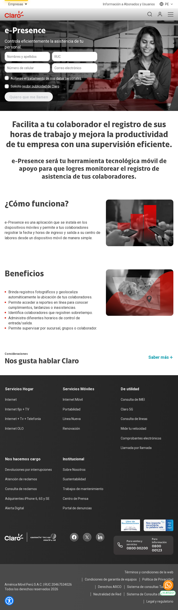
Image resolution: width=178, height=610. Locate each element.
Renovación (71, 428)
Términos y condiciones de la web (148, 572)
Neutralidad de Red (107, 594)
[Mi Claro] (160, 14)
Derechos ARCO (109, 587)
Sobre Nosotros (74, 469)
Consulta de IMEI (133, 399)
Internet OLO (14, 428)
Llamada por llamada (136, 448)
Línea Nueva (72, 419)
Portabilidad (71, 409)
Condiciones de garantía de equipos (111, 579)
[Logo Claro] (14, 14)
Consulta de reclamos (21, 489)
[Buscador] (150, 14)
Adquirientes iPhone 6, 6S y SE (27, 498)
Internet (11, 399)
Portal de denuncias (77, 508)
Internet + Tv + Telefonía (23, 419)
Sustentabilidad (74, 479)
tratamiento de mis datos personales (54, 78)
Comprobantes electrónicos (141, 438)
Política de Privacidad (157, 579)
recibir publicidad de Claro (40, 86)
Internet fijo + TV (17, 409)
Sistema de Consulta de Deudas (150, 594)
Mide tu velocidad (133, 428)
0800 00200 (137, 548)
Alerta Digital (14, 508)
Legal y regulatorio (159, 601)
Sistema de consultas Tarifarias (150, 587)
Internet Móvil (73, 399)
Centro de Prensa (75, 498)
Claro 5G (127, 409)
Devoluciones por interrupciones (28, 469)
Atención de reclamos (21, 479)
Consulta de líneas (134, 419)
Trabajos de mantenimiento (83, 489)
